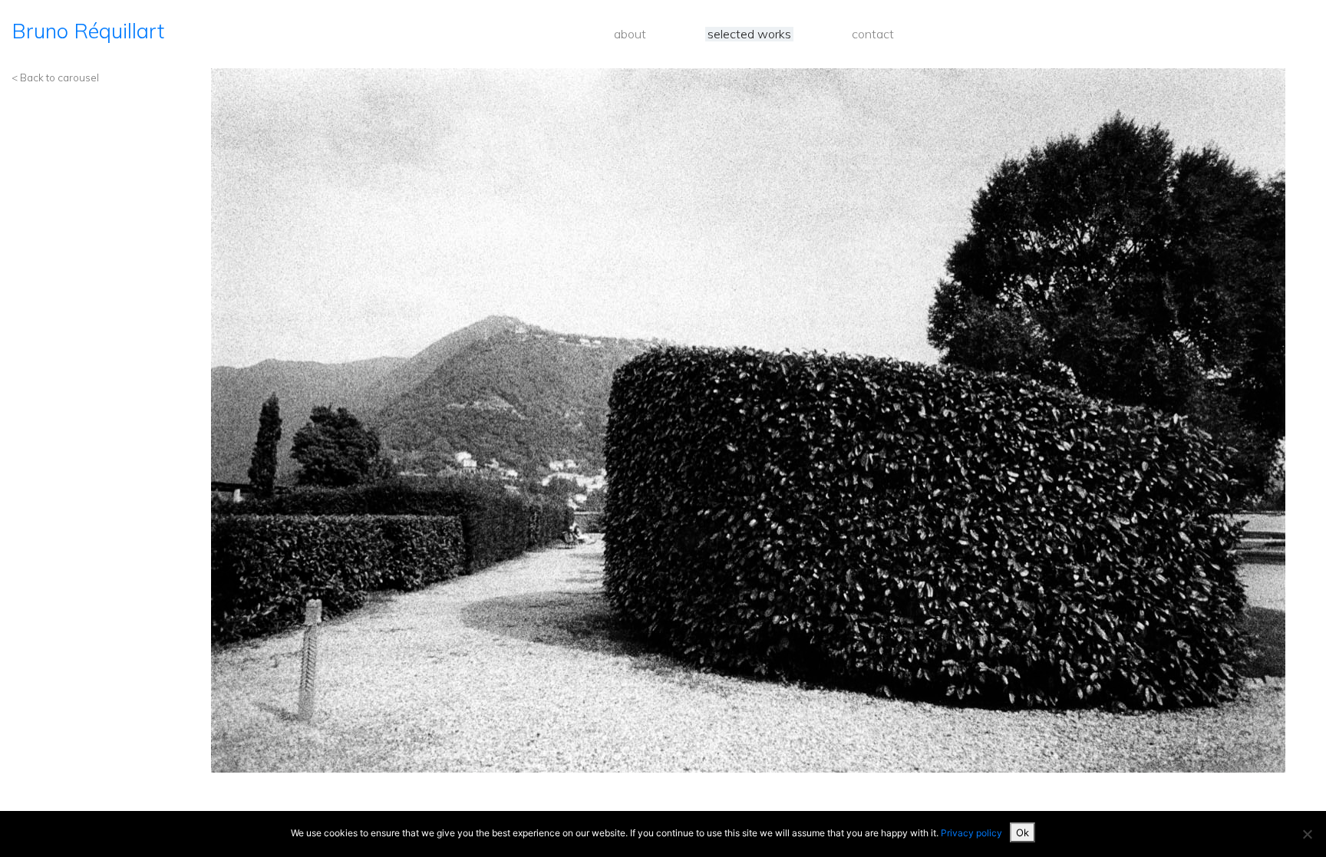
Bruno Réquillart (88, 31)
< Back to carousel (55, 77)
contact (873, 34)
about (630, 34)
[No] (1306, 834)
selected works (749, 34)
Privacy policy (971, 833)
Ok (1022, 832)
